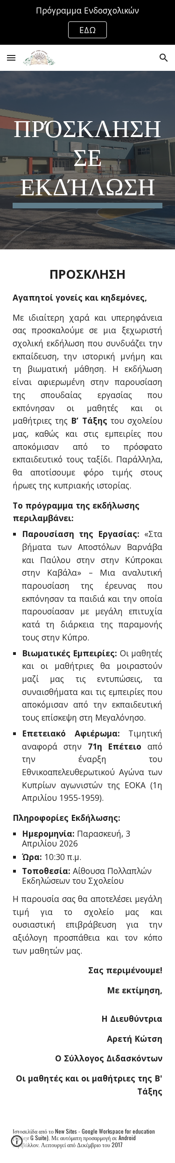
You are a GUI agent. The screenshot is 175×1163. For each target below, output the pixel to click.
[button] (11, 57)
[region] (87, 22)
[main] (88, 160)
